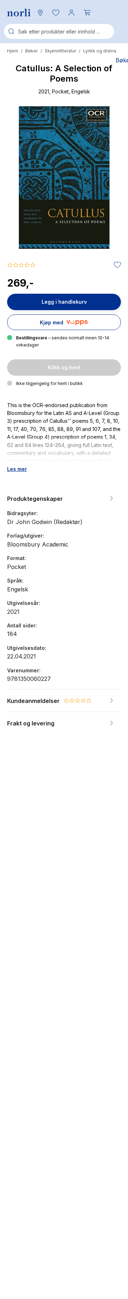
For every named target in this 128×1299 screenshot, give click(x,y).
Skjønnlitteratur (60, 50)
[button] (56, 12)
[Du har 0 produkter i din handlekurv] (87, 12)
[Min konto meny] (71, 12)
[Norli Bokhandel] (19, 12)
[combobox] (59, 31)
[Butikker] (40, 12)
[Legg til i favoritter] (115, 265)
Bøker (31, 50)
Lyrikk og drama (99, 50)
